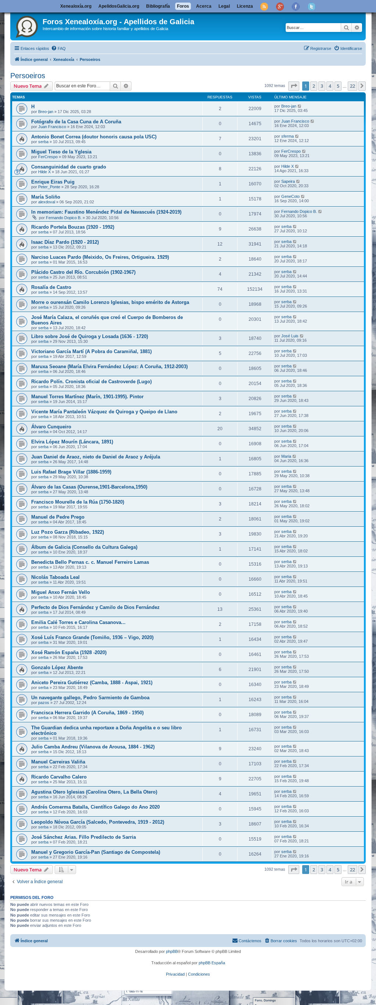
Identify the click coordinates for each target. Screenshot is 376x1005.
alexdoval (46, 202)
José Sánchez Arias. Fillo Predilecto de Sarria (83, 837)
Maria (286, 456)
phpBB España (212, 963)
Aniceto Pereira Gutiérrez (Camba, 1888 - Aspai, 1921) (91, 682)
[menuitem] (58, 48)
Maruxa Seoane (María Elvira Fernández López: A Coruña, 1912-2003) (109, 366)
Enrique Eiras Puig (53, 182)
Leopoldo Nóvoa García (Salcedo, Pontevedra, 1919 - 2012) (97, 822)
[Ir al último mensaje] (299, 106)
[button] (293, 85)
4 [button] (330, 86)
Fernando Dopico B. (64, 217)
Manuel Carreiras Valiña (58, 762)
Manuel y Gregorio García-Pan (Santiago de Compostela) (95, 852)
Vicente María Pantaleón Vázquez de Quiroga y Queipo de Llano (104, 411)
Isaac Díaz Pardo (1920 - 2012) (65, 242)
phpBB (172, 951)
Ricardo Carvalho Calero (59, 777)
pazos (43, 702)
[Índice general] (27, 25)
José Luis (290, 336)
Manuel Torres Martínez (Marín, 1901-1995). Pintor (87, 396)
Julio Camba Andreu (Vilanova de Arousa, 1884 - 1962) (93, 747)
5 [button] (338, 86)
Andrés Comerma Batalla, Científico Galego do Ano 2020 (95, 807)
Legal (224, 6)
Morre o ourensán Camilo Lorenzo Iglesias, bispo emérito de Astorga (110, 302)
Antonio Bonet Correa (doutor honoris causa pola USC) (93, 136)
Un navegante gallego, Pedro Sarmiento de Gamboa (90, 697)
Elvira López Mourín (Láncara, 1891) (72, 442)
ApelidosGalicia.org (118, 6)
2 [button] (313, 86)
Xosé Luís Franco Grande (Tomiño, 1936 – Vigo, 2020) (92, 637)
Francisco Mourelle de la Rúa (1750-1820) (77, 502)
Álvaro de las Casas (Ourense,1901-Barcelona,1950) (89, 487)
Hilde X (44, 172)
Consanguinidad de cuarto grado (68, 167)
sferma (287, 136)
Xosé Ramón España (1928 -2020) (68, 652)
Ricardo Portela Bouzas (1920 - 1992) (72, 227)
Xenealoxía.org (75, 6)
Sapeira (288, 181)
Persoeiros (27, 76)
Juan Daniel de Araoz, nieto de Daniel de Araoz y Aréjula (95, 457)
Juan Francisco (52, 126)
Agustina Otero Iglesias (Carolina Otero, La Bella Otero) (94, 792)
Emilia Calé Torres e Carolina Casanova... (78, 622)
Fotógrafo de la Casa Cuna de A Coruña (76, 121)
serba (43, 141)
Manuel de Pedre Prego (57, 517)
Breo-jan (45, 111)
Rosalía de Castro (51, 287)
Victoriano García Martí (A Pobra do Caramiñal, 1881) (91, 351)
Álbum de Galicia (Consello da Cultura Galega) (84, 547)
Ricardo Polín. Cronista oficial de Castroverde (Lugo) (91, 381)
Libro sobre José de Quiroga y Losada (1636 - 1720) (89, 336)
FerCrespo (48, 157)
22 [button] (352, 86)
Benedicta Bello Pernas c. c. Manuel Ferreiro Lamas (90, 562)
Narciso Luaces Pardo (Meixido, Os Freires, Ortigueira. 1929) (100, 257)
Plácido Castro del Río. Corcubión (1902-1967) (83, 272)
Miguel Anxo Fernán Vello (60, 592)
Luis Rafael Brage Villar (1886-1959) (71, 472)
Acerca (204, 6)
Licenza (245, 6)
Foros (183, 6)
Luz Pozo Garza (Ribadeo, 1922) (67, 532)
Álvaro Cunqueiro (51, 426)
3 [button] (322, 86)
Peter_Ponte (49, 187)
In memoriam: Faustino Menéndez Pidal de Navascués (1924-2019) (106, 212)
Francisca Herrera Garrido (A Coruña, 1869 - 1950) (87, 712)
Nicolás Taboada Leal (55, 577)
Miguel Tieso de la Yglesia (61, 152)
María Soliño (45, 197)
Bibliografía (158, 6)
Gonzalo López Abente (57, 667)
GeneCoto (290, 196)
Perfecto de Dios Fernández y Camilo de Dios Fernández (95, 607)
